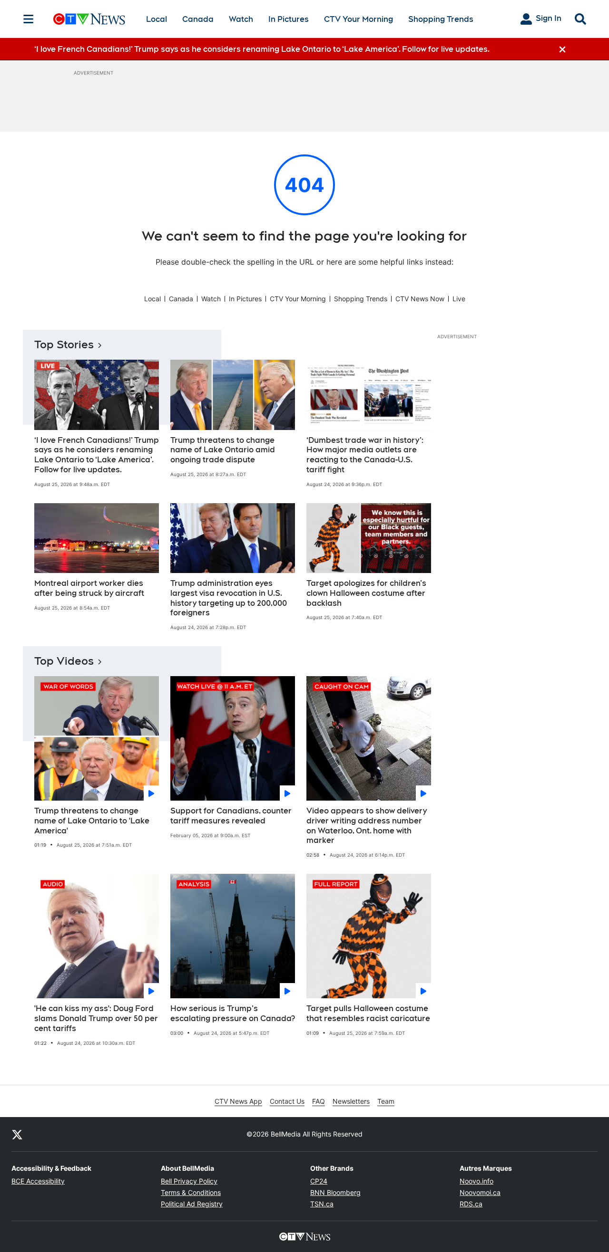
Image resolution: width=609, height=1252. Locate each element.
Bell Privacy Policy (189, 1181)
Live (458, 299)
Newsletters (351, 1101)
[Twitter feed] (17, 1134)
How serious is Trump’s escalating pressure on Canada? (232, 1013)
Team (385, 1101)
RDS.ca (471, 1204)
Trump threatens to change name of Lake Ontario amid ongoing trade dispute (222, 450)
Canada (198, 19)
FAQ (318, 1101)
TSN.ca (322, 1204)
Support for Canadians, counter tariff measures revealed (231, 815)
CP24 (318, 1181)
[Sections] (28, 19)
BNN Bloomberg (335, 1192)
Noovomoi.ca (480, 1192)
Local (156, 19)
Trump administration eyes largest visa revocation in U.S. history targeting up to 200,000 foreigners (228, 598)
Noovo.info (476, 1181)
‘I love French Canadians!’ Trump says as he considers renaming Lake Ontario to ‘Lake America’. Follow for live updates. (96, 455)
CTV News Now (419, 299)
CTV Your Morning (358, 19)
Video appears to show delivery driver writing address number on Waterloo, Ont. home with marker (366, 825)
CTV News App (238, 1101)
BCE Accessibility (38, 1181)
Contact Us (287, 1101)
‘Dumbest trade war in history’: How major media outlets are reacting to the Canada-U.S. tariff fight (364, 455)
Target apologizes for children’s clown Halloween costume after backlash (366, 593)
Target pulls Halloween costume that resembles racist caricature (368, 1013)
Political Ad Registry (192, 1204)
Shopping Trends (440, 19)
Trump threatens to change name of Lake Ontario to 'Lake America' (91, 820)
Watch (241, 19)
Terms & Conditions (191, 1192)
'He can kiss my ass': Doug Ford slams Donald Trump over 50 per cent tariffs (96, 1018)
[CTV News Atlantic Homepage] (89, 19)
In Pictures (288, 19)
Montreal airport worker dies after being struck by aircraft (89, 588)
